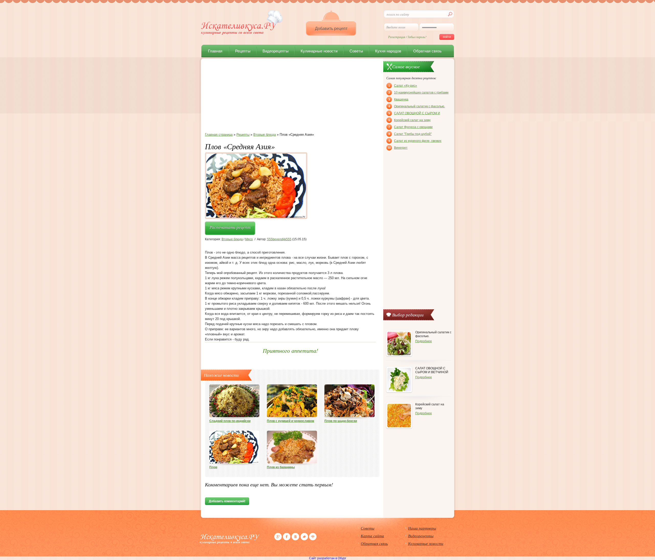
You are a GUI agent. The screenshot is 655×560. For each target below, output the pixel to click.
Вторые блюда (232, 239)
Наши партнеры (422, 528)
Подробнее (423, 341)
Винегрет (398, 148)
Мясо (249, 239)
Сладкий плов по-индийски (229, 421)
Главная (215, 51)
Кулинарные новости (319, 51)
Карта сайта (372, 535)
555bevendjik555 (279, 239)
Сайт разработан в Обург (327, 558)
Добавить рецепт (331, 28)
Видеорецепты (276, 51)
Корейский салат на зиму (409, 120)
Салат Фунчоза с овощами (410, 127)
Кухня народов (388, 51)
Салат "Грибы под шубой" (410, 134)
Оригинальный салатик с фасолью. (416, 106)
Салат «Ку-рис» (402, 85)
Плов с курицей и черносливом (290, 421)
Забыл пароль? (417, 37)
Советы (356, 51)
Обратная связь (427, 51)
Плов (213, 467)
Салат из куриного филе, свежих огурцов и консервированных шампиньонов (414, 141)
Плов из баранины (281, 467)
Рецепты (242, 51)
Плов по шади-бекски (340, 421)
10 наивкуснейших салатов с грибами (418, 92)
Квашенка (398, 99)
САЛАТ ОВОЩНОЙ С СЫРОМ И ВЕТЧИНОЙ (414, 113)
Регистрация (396, 37)
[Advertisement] (290, 97)
